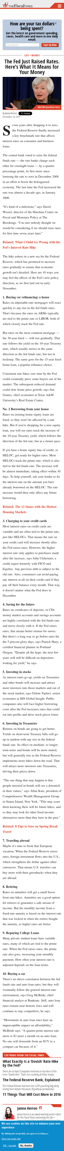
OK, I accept (9, 1145)
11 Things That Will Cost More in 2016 (32, 1094)
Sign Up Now (50, 45)
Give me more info (11, 1139)
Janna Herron (11, 113)
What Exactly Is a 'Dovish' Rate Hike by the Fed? (30, 1063)
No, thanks (26, 1145)
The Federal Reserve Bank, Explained (31, 1079)
